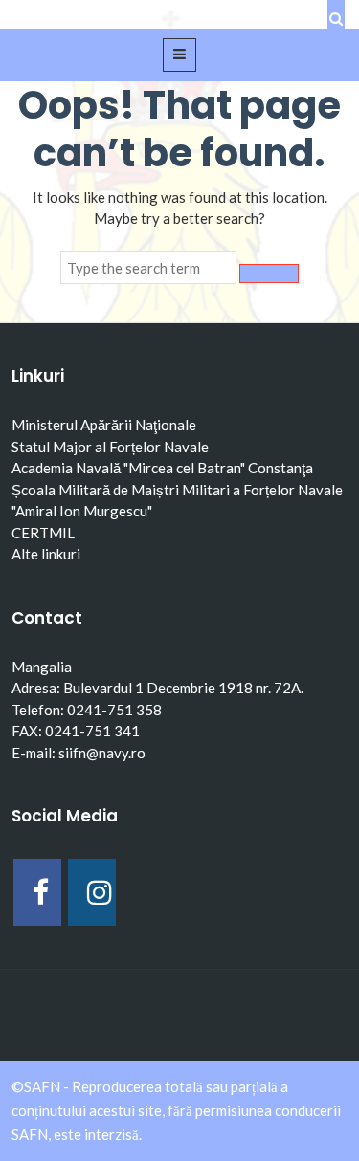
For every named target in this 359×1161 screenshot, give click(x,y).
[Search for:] (148, 268)
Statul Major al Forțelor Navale (110, 446)
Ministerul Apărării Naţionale (103, 424)
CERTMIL (43, 532)
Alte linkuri (45, 553)
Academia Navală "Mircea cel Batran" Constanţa (162, 467)
